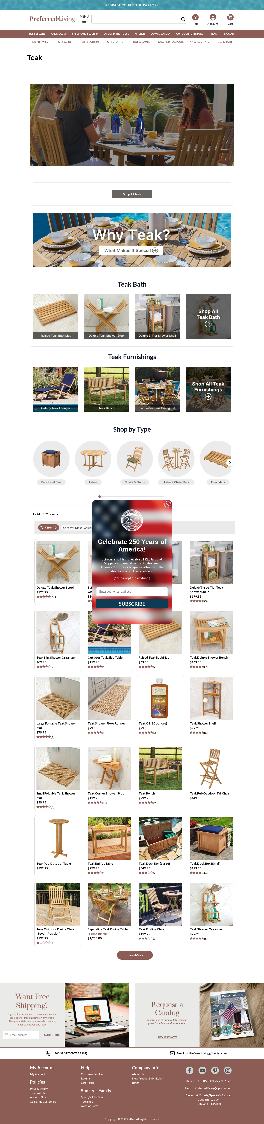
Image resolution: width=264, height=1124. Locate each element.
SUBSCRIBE (132, 604)
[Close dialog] (168, 505)
